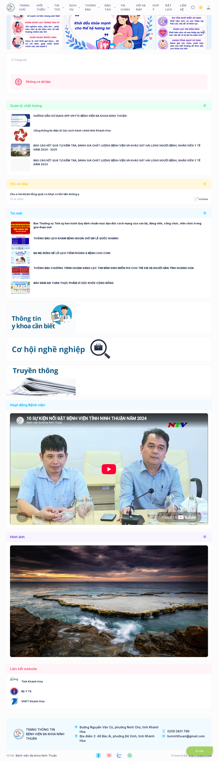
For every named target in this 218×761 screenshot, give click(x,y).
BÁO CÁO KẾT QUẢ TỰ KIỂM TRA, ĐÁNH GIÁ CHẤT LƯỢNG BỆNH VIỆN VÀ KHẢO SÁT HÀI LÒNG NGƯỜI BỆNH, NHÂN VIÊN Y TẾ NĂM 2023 (116, 162)
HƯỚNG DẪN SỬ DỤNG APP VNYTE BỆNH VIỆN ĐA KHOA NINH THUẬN (80, 115)
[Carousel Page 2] (111, 44)
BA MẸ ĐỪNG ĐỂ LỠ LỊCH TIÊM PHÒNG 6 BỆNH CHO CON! (71, 253)
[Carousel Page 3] (114, 44)
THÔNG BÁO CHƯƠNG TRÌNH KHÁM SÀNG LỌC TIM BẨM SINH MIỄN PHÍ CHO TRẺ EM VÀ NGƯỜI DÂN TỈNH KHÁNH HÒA (113, 268)
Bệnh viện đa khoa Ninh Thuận (36, 755)
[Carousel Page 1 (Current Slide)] (105, 44)
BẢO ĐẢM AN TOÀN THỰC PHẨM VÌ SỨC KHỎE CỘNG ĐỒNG (73, 283)
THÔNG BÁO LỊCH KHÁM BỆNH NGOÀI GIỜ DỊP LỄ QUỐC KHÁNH (75, 238)
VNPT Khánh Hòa (32, 701)
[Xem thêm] (205, 105)
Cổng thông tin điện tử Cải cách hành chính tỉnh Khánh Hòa (72, 130)
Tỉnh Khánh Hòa (32, 681)
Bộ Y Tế (26, 691)
